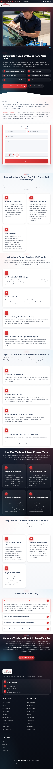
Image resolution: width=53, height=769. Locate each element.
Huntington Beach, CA (7, 720)
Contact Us (5, 750)
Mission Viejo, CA (31, 705)
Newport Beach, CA (31, 708)
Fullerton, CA (5, 714)
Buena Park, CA (6, 702)
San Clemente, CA (31, 717)
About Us (4, 744)
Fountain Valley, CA (6, 711)
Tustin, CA (29, 723)
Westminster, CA (31, 726)
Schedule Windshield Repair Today (15, 86)
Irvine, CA (4, 723)
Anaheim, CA (5, 705)
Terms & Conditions (25, 763)
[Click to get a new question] (10, 155)
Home (3, 741)
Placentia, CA (30, 714)
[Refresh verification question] (17, 155)
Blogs (3, 747)
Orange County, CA (31, 711)
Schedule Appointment (26, 161)
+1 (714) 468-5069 (46, 1)
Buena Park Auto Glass (8, 112)
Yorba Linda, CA (31, 729)
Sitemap (37, 763)
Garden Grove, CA (6, 717)
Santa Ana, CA (30, 720)
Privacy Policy (17, 763)
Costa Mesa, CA (6, 708)
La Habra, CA (5, 726)
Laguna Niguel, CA (6, 729)
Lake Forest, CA (31, 702)
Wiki (33, 763)
